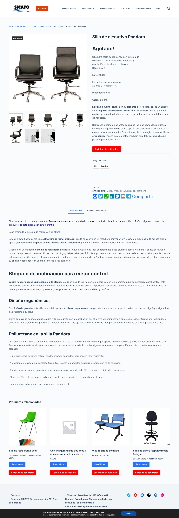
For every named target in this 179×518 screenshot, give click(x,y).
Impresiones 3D (69, 8)
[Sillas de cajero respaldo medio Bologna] (151, 426)
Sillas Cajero (139, 459)
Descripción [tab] (76, 210)
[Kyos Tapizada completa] (110, 426)
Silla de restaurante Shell (23, 450)
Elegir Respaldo (100, 160)
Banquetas (97, 455)
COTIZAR (42, 8)
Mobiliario (86, 8)
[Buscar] (168, 8)
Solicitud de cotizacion (106, 149)
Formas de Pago (143, 8)
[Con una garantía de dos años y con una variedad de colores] (69, 426)
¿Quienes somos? (107, 8)
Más (158, 8)
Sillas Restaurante (18, 455)
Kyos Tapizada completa (106, 450)
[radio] (96, 166)
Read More (17, 464)
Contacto (125, 8)
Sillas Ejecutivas (136, 191)
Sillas (123, 191)
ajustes (111, 515)
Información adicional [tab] (98, 210)
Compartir (142, 196)
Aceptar (128, 513)
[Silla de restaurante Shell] (27, 426)
